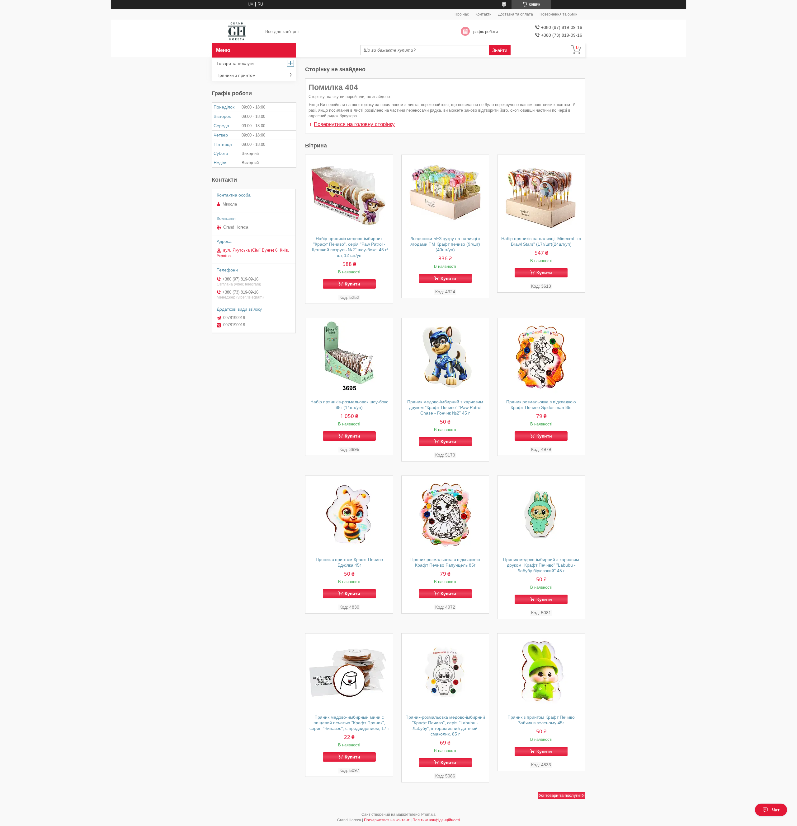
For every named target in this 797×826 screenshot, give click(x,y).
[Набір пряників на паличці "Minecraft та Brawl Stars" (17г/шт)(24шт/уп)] (541, 194)
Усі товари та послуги (559, 795)
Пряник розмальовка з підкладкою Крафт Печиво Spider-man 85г (541, 404)
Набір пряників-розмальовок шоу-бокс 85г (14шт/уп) (349, 404)
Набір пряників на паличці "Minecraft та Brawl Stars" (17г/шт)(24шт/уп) (541, 241)
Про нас (462, 14)
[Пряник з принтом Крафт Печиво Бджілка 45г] (349, 515)
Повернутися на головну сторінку (354, 124)
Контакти (483, 14)
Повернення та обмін (559, 14)
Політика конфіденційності (436, 820)
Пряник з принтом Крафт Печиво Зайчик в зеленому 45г (541, 720)
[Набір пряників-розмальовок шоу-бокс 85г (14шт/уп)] (349, 357)
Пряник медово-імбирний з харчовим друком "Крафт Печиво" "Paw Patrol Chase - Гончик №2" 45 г (445, 407)
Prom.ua (428, 814)
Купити (352, 283)
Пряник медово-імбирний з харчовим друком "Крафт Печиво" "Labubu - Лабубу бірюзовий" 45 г (541, 565)
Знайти (499, 50)
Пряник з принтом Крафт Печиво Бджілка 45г (349, 562)
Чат (776, 809)
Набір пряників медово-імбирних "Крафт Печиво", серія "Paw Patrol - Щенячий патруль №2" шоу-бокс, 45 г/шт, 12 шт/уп (349, 247)
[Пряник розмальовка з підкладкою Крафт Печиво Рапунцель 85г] (445, 515)
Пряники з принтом (236, 75)
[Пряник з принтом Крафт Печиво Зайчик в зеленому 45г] (541, 672)
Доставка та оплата (515, 14)
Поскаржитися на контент (387, 820)
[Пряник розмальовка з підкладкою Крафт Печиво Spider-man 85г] (541, 357)
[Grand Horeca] (236, 32)
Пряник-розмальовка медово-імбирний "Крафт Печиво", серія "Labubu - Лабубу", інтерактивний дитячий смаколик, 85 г (445, 725)
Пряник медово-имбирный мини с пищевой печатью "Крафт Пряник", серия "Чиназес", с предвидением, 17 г (349, 723)
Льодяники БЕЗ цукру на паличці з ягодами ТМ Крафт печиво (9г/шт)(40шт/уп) (445, 244)
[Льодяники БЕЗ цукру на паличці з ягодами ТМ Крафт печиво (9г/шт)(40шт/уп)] (445, 194)
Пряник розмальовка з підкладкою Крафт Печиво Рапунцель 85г (445, 562)
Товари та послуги (235, 63)
